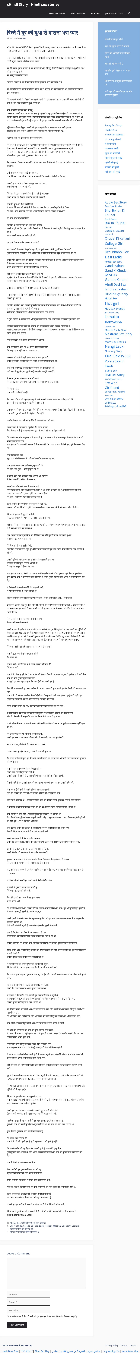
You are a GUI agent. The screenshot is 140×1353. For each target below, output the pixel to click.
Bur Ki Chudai (16, 1226)
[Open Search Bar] (129, 13)
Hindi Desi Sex (115, 284)
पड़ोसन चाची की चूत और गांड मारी (21, 1229)
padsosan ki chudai (114, 13)
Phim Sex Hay (42, 1351)
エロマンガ (26, 1351)
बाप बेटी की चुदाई (112, 167)
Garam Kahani (116, 279)
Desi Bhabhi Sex (117, 252)
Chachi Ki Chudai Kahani (114, 232)
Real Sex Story (115, 375)
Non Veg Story (113, 351)
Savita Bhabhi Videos (113, 379)
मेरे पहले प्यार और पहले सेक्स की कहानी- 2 (24, 1232)
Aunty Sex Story (113, 125)
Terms (124, 1345)
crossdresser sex (110, 248)
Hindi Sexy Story (116, 294)
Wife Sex (110, 402)
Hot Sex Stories (115, 308)
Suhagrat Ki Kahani (115, 391)
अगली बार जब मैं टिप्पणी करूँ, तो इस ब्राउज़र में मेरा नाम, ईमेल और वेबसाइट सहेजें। (43, 1316)
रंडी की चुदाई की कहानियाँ (115, 406)
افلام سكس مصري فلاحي (72, 1351)
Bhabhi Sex (15, 1223)
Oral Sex (75, 1226)
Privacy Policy (111, 1345)
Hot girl (48, 1226)
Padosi (126, 356)
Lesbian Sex (110, 327)
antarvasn (95, 13)
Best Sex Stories (113, 206)
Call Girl (108, 227)
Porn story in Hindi (114, 363)
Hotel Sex (111, 298)
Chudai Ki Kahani (117, 238)
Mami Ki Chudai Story (115, 330)
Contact (133, 1345)
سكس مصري (93, 1351)
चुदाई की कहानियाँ (112, 153)
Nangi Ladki (114, 346)
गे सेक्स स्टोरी (110, 143)
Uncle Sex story (114, 398)
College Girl (28, 1226)
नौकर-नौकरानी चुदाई (113, 157)
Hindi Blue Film (10, 1351)
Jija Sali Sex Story (112, 312)
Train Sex (109, 395)
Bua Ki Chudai (110, 219)
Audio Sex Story (116, 202)
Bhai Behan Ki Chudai (115, 212)
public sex (111, 370)
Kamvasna (113, 322)
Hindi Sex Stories (57, 13)
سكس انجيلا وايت (111, 1351)
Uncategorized (113, 139)
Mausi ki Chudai (112, 338)
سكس (55, 1351)
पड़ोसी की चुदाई (26, 1223)
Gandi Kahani (115, 265)
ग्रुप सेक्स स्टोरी (111, 148)
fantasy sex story (113, 261)
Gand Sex (111, 275)
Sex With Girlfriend (112, 385)
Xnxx (124, 1351)
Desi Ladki (39, 1226)
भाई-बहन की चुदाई (39, 1223)
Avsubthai (133, 1351)
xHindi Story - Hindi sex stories (33, 4)
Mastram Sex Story (62, 1226)
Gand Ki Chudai (116, 270)
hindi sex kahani (78, 13)
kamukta (112, 316)
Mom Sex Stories (115, 342)
